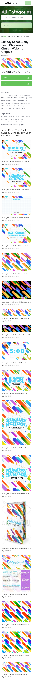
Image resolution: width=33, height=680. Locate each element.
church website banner (20, 122)
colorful (28, 116)
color (22, 116)
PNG (5, 84)
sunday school (6, 122)
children (4, 116)
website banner (6, 125)
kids (10, 119)
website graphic (18, 125)
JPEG (5, 78)
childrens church (14, 116)
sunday (20, 119)
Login (28, 3)
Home (4, 36)
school (14, 119)
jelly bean (4, 119)
